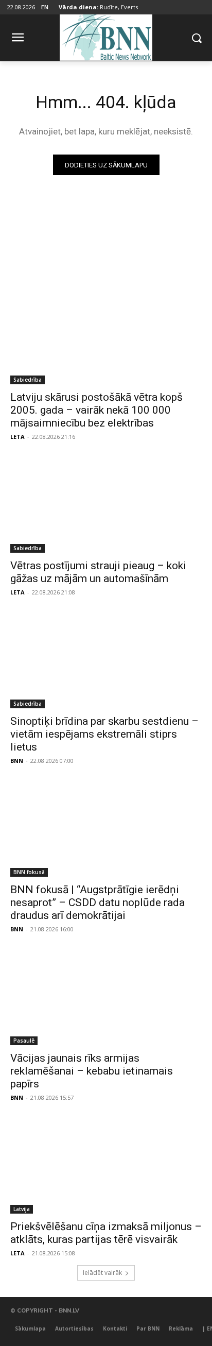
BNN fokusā (29, 872)
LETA (17, 436)
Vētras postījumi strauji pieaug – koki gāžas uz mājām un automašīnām (98, 572)
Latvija (21, 1209)
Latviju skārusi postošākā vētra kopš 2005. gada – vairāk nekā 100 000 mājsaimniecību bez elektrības (96, 410)
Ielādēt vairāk (102, 1272)
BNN (16, 760)
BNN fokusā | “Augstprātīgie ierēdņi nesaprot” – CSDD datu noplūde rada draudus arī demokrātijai (97, 902)
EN (44, 7)
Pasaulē (23, 1040)
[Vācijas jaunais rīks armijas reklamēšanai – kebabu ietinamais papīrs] (106, 997)
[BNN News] (105, 35)
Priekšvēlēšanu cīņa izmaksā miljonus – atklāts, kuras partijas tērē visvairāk (106, 1233)
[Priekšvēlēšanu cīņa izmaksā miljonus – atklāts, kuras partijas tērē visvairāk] (106, 1166)
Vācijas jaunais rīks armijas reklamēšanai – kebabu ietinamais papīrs (91, 1071)
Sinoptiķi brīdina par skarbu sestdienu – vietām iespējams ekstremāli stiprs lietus (104, 734)
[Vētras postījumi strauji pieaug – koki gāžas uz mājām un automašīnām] (106, 505)
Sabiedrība (27, 379)
